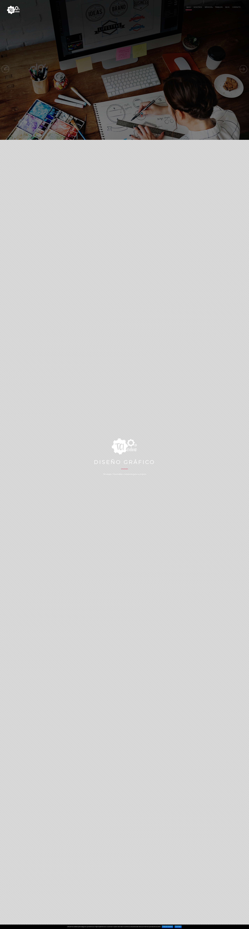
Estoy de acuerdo (167, 926)
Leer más (178, 926)
